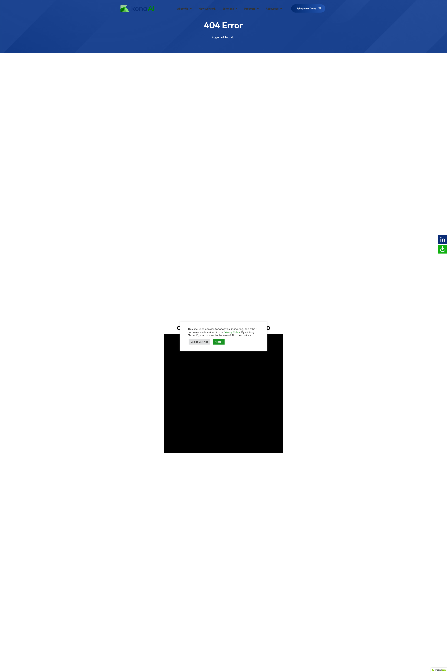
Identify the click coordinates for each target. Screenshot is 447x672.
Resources (272, 8)
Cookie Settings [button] (199, 341)
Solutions (228, 8)
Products (249, 8)
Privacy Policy (232, 332)
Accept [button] (218, 341)
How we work (207, 8)
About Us (182, 8)
